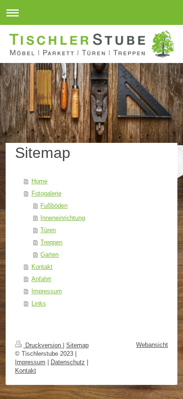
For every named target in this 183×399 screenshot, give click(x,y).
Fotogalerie (46, 193)
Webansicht (152, 344)
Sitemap (77, 345)
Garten (49, 254)
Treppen (51, 242)
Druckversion (43, 345)
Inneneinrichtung (62, 217)
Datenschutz (68, 362)
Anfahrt (41, 278)
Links (38, 303)
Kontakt (42, 266)
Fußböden (54, 205)
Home (39, 181)
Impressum (46, 291)
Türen (48, 230)
